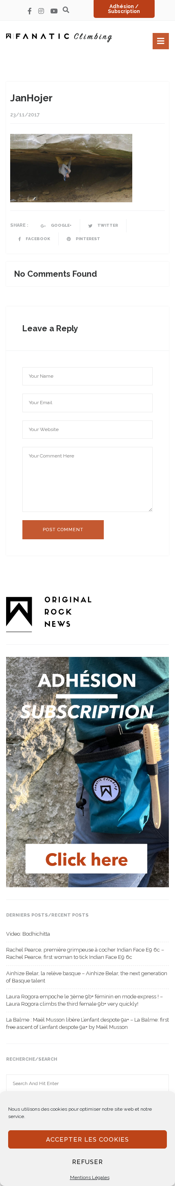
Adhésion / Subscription (124, 9)
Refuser (87, 1162)
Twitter (107, 225)
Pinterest (87, 238)
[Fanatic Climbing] (59, 37)
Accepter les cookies (87, 1139)
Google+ (61, 225)
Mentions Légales (89, 1177)
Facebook (37, 238)
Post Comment (63, 529)
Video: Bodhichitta (28, 934)
